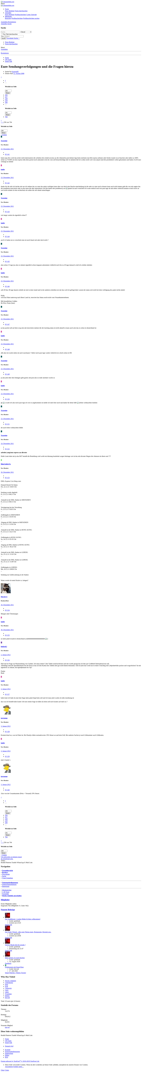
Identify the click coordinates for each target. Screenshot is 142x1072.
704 (6, 117)
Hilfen (7, 1055)
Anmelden (4, 49)
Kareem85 (15, 71)
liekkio (7, 996)
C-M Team (5, 892)
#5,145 (7, 261)
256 (6, 95)
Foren (7, 9)
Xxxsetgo (4, 141)
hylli (6, 986)
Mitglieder (8, 16)
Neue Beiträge (9, 11)
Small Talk (8, 925)
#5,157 (7, 694)
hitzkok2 (4, 646)
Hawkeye (4, 597)
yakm (7, 992)
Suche (4, 876)
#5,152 (7, 449)
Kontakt (7, 1050)
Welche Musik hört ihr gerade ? (15, 945)
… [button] (6, 82)
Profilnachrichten (20, 14)
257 (6, 97)
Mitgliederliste (6, 890)
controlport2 (9, 983)
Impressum (5, 886)
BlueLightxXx (6, 464)
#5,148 (7, 349)
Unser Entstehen (7, 878)
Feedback (8, 963)
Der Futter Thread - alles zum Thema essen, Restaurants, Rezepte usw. (28, 932)
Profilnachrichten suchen (31, 18)
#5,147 (7, 324)
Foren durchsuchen (21, 11)
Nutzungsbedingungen (10, 882)
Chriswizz (8, 988)
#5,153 (7, 478)
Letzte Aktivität (32, 14)
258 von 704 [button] (8, 122)
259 (6, 100)
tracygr (7, 1027)
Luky (7, 990)
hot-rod (7, 997)
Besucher (8, 18)
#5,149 (7, 374)
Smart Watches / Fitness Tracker (15, 973)
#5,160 (7, 790)
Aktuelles (8, 13)
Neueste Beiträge (8, 910)
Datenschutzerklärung (9, 884)
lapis (6, 984)
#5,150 (7, 399)
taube (3, 169)
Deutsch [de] (9, 1046)
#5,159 (7, 756)
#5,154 (7, 610)
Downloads (6, 874)
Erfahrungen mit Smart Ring (14, 967)
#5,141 (7, 154)
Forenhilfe (5, 894)
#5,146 (7, 286)
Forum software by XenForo (20, 1061)
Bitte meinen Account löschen (15, 958)
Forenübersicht (7, 870)
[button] (3, 3)
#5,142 (7, 183)
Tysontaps (8, 994)
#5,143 (7, 212)
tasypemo (4, 718)
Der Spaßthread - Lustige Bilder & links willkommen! (22, 919)
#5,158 (7, 731)
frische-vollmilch (10, 981)
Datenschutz (9, 1053)
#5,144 (7, 236)
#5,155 (7, 635)
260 (6, 102)
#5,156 (7, 660)
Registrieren (5, 53)
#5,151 (7, 424)
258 (6, 99)
